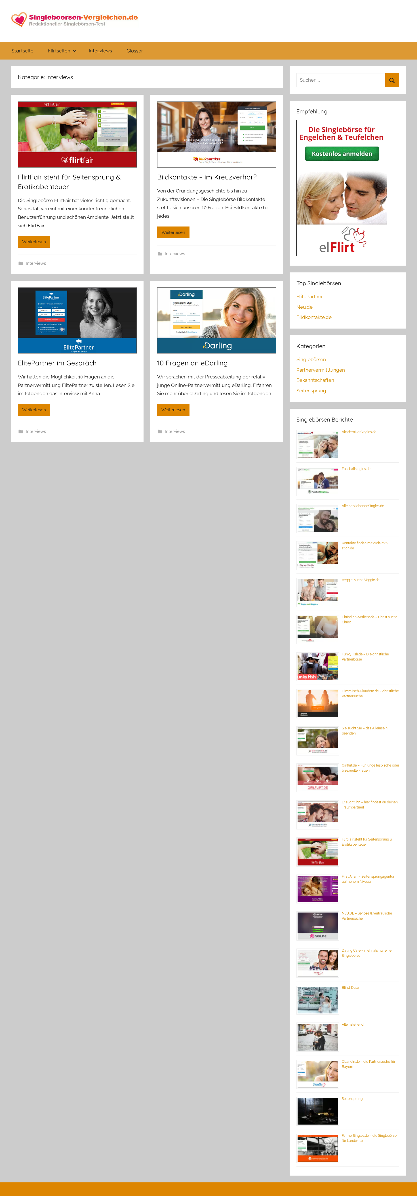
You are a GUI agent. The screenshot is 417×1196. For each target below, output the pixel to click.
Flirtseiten (59, 51)
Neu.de (304, 307)
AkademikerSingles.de (359, 432)
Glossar (135, 51)
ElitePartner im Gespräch (57, 363)
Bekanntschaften (315, 380)
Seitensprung (311, 390)
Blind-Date (350, 988)
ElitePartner (309, 296)
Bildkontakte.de (314, 317)
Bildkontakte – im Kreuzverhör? (207, 177)
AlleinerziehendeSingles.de (363, 506)
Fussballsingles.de (356, 469)
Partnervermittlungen (320, 370)
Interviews (100, 51)
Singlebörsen (311, 359)
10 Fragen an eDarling (192, 363)
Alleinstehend (352, 1024)
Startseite (22, 51)
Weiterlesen (34, 241)
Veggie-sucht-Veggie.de (361, 580)
